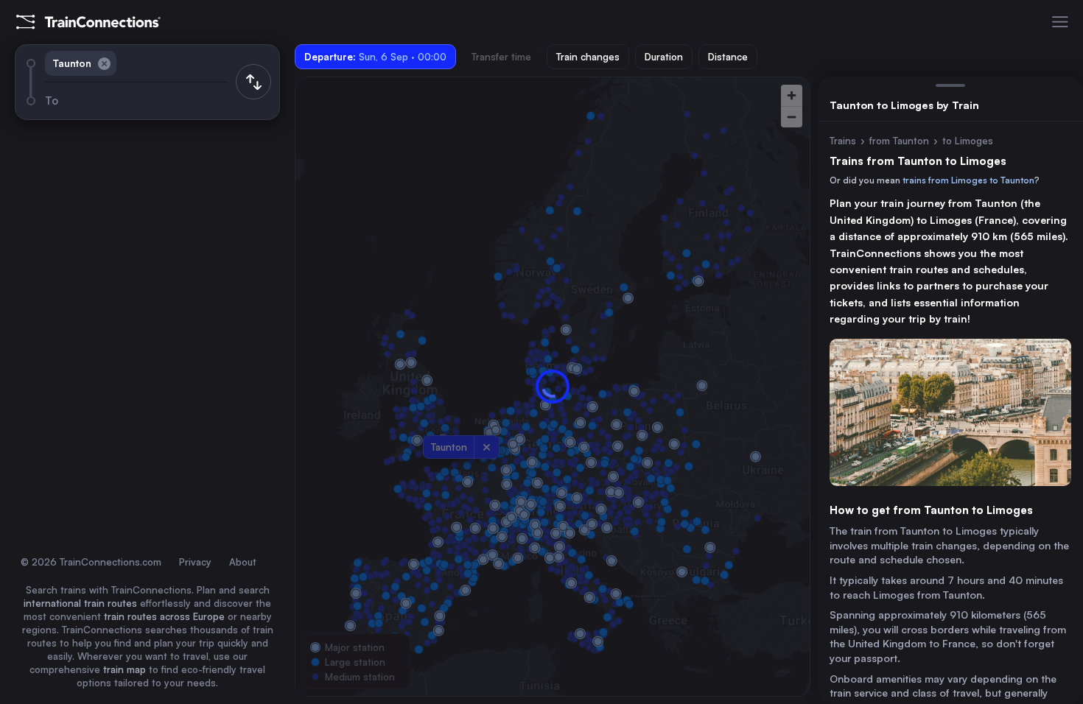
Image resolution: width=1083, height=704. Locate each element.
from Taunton (899, 141)
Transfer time (501, 57)
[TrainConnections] (88, 22)
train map (124, 669)
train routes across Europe (164, 616)
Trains (843, 141)
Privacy (195, 562)
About (242, 562)
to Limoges (967, 141)
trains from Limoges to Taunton (968, 180)
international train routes (80, 603)
